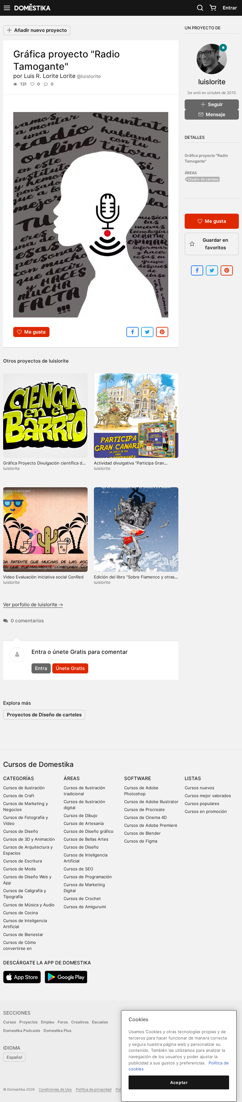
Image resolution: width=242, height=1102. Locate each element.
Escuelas (100, 1022)
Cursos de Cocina (20, 912)
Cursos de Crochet (82, 898)
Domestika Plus (57, 1030)
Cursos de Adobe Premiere (150, 825)
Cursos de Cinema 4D (145, 817)
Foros (63, 1022)
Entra (41, 668)
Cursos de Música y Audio (29, 904)
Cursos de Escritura (22, 860)
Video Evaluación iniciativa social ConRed (43, 576)
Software (137, 778)
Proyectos (28, 1022)
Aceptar (179, 1082)
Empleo (47, 1022)
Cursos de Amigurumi (85, 906)
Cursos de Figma (140, 841)
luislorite (59, 361)
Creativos (80, 1022)
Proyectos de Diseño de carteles (44, 715)
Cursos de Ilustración (24, 787)
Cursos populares (202, 803)
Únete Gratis (70, 668)
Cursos (9, 1022)
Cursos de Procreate (144, 809)
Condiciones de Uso (55, 1089)
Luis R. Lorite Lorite (62, 76)
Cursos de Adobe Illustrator (151, 801)
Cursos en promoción (206, 811)
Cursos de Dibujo (80, 815)
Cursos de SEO (78, 868)
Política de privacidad (94, 1089)
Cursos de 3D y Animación (29, 839)
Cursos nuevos (199, 787)
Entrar (230, 8)
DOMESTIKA (31, 8)
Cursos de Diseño (20, 831)
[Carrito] (213, 8)
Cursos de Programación (88, 876)
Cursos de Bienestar (23, 934)
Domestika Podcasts (21, 1030)
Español (14, 1057)
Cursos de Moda (19, 868)
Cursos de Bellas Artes (86, 839)
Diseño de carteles (203, 179)
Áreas (72, 778)
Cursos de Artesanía (84, 823)
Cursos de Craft (18, 795)
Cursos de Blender (142, 833)
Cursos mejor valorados (208, 795)
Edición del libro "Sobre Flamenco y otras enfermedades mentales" (134, 579)
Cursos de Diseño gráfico (88, 831)
